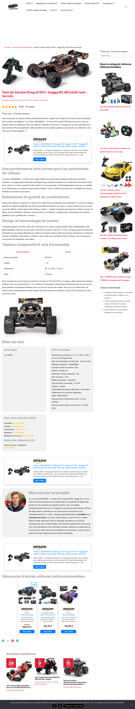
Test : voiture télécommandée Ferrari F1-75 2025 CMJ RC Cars (18, 686)
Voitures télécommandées (71, 3)
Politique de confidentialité (74, 706)
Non (60, 706)
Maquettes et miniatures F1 (46, 3)
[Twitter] (8, 640)
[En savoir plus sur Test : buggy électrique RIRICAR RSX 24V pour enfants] (48, 666)
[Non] (132, 704)
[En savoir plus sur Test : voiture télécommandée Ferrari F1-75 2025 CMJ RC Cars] (19, 670)
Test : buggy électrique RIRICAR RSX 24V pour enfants (47, 678)
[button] (126, 6)
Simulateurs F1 (108, 3)
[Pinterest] (13, 640)
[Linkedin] (17, 640)
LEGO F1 (29, 3)
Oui (54, 706)
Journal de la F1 (66, 10)
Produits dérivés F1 (92, 3)
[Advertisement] (67, 29)
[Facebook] (3, 640)
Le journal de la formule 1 (43, 682)
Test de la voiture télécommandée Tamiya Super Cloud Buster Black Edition (75, 682)
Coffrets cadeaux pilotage (36, 10)
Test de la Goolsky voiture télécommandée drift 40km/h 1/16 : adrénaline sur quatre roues (113, 193)
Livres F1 (53, 10)
